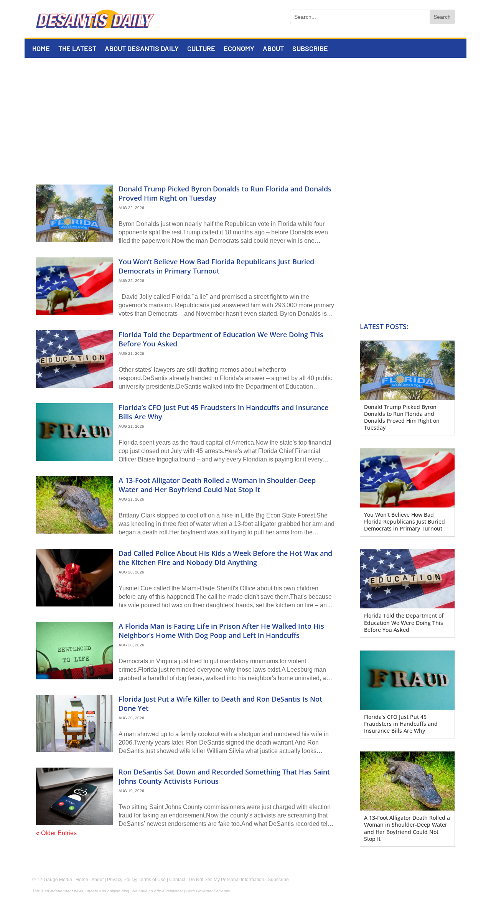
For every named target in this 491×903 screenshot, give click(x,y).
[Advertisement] (245, 115)
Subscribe (310, 49)
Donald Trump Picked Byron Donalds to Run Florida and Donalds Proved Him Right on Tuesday (225, 193)
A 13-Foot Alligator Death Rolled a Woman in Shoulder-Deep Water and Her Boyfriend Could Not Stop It (217, 485)
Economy (239, 49)
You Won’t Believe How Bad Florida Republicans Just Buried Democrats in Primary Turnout (216, 266)
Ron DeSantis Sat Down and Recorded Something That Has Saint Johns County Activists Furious (224, 776)
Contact (177, 879)
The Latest (77, 49)
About (273, 49)
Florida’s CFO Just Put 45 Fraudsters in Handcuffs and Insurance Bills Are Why (223, 412)
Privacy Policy (121, 879)
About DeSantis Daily (142, 49)
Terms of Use (152, 879)
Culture (201, 49)
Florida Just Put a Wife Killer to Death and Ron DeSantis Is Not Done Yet (220, 703)
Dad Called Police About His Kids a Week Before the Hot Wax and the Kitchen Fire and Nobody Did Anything (225, 558)
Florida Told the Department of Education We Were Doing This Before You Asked (221, 339)
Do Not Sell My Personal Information (226, 879)
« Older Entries (56, 833)
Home (41, 49)
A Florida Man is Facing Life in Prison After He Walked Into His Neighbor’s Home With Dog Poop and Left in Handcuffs (221, 630)
